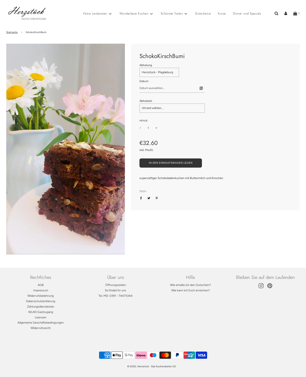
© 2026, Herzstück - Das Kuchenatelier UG (151, 366)
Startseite (12, 32)
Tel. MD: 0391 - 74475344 (115, 296)
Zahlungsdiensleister (40, 306)
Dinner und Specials (247, 13)
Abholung (145, 65)
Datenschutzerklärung (40, 301)
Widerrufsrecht (41, 328)
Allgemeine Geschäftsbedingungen (40, 322)
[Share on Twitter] (148, 198)
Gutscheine (203, 13)
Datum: (144, 81)
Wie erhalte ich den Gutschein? (190, 285)
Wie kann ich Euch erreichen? (190, 290)
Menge (143, 120)
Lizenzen (40, 317)
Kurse (222, 13)
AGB (41, 285)
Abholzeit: (146, 101)
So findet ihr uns (115, 290)
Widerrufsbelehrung (40, 296)
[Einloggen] (285, 13)
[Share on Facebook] (142, 198)
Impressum (40, 290)
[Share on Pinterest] (156, 198)
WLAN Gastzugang (40, 312)
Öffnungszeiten (115, 285)
